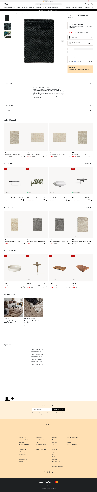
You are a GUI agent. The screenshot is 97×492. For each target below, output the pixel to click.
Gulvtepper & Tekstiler (41, 7)
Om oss (69, 435)
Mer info (90, 61)
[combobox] (90, 1)
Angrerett (21, 461)
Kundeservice (22, 435)
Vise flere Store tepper (36, 351)
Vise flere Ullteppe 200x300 (37, 356)
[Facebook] (44, 471)
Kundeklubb (21, 442)
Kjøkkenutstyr (25, 7)
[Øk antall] (72, 49)
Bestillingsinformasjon (23, 447)
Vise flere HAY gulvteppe (36, 359)
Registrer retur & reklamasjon (25, 439)
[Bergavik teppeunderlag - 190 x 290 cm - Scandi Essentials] (70, 43)
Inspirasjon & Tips (89, 7)
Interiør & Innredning (40, 439)
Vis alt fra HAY (88, 163)
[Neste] (62, 41)
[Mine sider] (85, 4)
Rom (53, 454)
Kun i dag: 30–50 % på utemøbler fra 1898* (48, 10)
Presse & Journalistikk (72, 444)
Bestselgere (54, 449)
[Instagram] (48, 471)
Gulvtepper (15, 12)
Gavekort (38, 452)
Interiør (18, 7)
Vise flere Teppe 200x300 (37, 349)
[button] (71, 19)
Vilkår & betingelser (23, 452)
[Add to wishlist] (21, 156)
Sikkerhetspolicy (22, 454)
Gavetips (54, 456)
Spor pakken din (22, 449)
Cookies (20, 456)
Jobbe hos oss (71, 439)
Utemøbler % (55, 7)
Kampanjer (80, 7)
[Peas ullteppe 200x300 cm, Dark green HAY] (38, 41)
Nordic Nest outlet (71, 447)
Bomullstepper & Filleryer (24, 12)
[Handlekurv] (91, 4)
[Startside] (6, 4)
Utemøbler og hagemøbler (41, 449)
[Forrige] (15, 41)
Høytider (54, 452)
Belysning (31, 7)
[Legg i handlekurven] (24, 156)
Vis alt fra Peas (88, 207)
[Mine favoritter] (88, 4)
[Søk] (37, 4)
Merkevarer (74, 7)
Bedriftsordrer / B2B (23, 459)
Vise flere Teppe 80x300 (36, 361)
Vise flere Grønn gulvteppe (37, 354)
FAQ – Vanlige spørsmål (24, 444)
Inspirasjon (54, 435)
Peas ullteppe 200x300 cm (34, 12)
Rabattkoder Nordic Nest (57, 466)
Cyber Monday (55, 464)
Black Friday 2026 (56, 461)
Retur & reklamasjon (23, 437)
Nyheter (68, 7)
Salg (53, 444)
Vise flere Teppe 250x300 (37, 364)
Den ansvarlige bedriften (73, 437)
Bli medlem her (89, 27)
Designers (54, 439)
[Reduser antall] (68, 49)
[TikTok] (53, 471)
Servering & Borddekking (9, 7)
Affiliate (69, 442)
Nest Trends (54, 459)
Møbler (49, 7)
